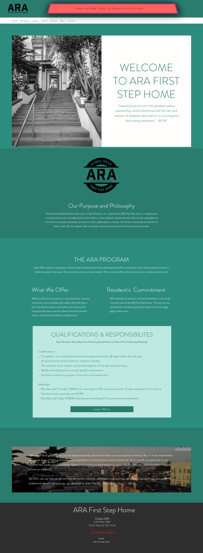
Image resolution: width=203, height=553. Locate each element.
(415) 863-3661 (102, 522)
